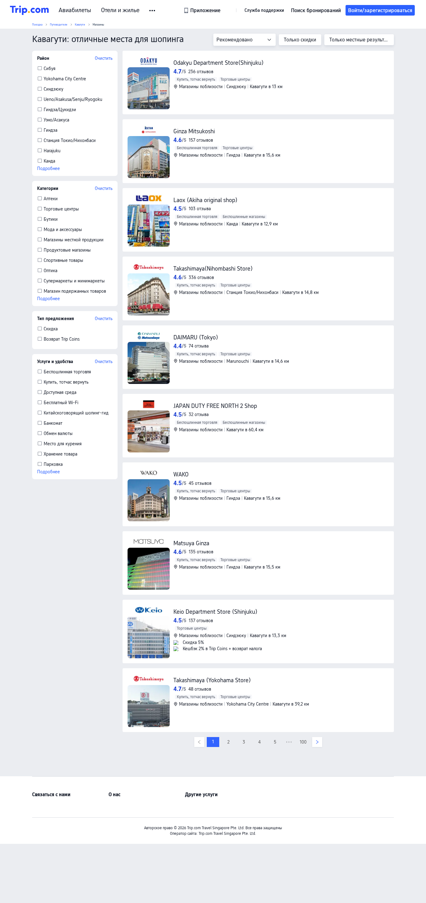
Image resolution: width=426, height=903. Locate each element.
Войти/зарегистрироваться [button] (380, 10)
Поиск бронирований (316, 10)
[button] (152, 10)
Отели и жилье (120, 10)
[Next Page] (317, 742)
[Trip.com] (29, 10)
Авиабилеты (75, 10)
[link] (202, 10)
